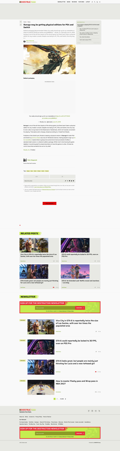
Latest (88, 2)
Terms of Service (62, 311)
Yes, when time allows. (85, 37)
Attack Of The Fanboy (45, 422)
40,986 (62, 399)
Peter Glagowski (30, 40)
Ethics (26, 416)
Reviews (74, 2)
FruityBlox (47, 424)
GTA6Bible (60, 424)
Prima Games (54, 422)
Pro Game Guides (24, 422)
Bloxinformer (54, 424)
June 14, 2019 (57, 122)
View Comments (49, 203)
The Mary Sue (32, 424)
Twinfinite (31, 422)
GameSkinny (87, 422)
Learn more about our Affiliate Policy (42, 187)
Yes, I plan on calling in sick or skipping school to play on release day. (89, 33)
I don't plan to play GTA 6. (85, 39)
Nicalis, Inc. (27, 150)
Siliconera (60, 422)
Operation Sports (24, 424)
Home (25, 21)
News (68, 2)
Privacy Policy (71, 311)
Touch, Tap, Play (40, 424)
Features (81, 2)
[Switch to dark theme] (97, 2)
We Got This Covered (69, 422)
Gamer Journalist (79, 422)
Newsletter (61, 2)
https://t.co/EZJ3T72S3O (63, 116)
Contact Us (31, 416)
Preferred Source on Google (48, 189)
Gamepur (36, 422)
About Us (22, 416)
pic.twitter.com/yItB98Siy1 (49, 118)
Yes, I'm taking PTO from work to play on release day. (89, 29)
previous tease (36, 137)
